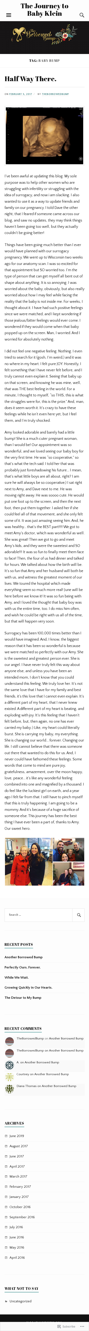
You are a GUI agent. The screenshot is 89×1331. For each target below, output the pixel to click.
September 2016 (22, 1217)
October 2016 (20, 1207)
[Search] (78, 15)
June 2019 (17, 1136)
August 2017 (19, 1146)
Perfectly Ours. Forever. (23, 967)
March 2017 (18, 1176)
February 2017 (20, 1187)
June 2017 (17, 1156)
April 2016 (17, 1258)
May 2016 (17, 1247)
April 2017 (17, 1166)
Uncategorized (20, 1301)
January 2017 (19, 1197)
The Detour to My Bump (23, 998)
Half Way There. (31, 78)
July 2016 (16, 1227)
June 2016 (17, 1237)
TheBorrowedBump (55, 94)
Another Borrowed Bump (24, 957)
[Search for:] (45, 915)
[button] (29, 861)
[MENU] (9, 15)
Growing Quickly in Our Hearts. (28, 987)
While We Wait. (17, 977)
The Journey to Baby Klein (44, 9)
